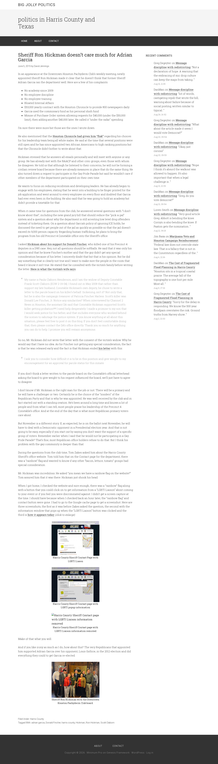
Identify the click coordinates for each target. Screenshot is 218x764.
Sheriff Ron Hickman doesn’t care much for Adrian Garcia (75, 57)
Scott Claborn (107, 722)
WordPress (138, 752)
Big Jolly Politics (36, 5)
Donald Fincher (53, 722)
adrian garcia (38, 722)
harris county (68, 722)
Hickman (80, 722)
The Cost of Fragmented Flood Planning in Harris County (173, 298)
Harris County (37, 719)
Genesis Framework (118, 752)
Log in (149, 752)
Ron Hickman (93, 722)
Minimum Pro (94, 752)
